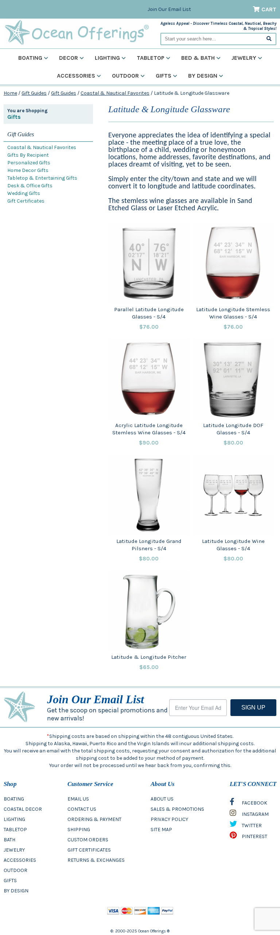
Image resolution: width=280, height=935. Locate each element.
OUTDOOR (15, 870)
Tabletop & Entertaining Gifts (42, 178)
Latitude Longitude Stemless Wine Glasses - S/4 (233, 313)
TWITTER (251, 825)
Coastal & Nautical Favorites (115, 93)
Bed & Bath (198, 57)
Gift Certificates (25, 201)
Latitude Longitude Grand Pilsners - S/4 (149, 545)
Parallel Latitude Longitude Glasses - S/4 (149, 313)
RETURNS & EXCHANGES (96, 860)
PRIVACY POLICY (169, 819)
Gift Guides (34, 93)
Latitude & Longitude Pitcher (148, 657)
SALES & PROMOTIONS (177, 809)
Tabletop (150, 57)
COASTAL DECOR (23, 809)
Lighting (107, 57)
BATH (9, 840)
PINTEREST (254, 836)
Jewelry (244, 57)
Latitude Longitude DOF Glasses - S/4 (233, 429)
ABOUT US (162, 799)
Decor (68, 57)
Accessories (76, 75)
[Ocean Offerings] (76, 33)
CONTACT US (81, 809)
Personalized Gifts (28, 163)
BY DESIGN (16, 891)
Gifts (163, 75)
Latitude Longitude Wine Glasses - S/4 (233, 545)
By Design (202, 75)
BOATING (14, 799)
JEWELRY (14, 850)
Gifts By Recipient (28, 155)
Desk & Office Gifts (29, 186)
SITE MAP (161, 829)
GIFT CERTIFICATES (89, 850)
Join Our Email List (169, 9)
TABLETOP (15, 829)
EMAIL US (78, 799)
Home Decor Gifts (27, 170)
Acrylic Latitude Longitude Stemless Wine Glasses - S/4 (149, 429)
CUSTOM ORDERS (87, 840)
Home (10, 93)
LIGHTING (14, 819)
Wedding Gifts (23, 193)
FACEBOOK (254, 803)
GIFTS (10, 880)
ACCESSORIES (20, 860)
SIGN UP (253, 707)
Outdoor (125, 75)
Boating (30, 57)
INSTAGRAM (255, 814)
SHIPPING (78, 829)
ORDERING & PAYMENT (94, 819)
